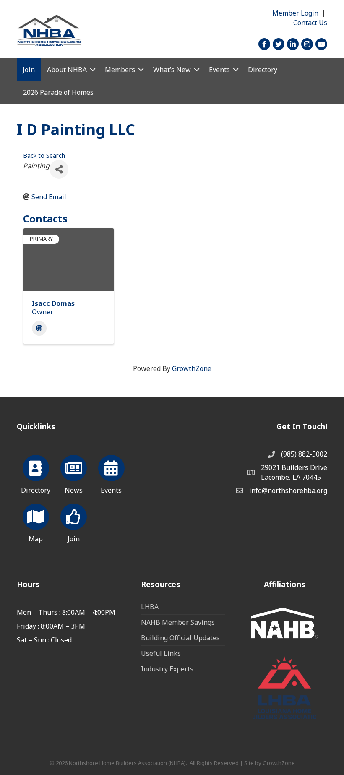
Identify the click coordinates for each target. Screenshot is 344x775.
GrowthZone (191, 368)
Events (219, 69)
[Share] (59, 169)
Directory (262, 69)
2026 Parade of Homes (58, 92)
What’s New (172, 69)
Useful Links (161, 653)
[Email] (39, 328)
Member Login (295, 13)
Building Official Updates (180, 637)
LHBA (150, 606)
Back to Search (44, 155)
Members (120, 69)
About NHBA (67, 69)
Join (29, 69)
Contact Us (310, 22)
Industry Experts (167, 668)
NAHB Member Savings (178, 622)
